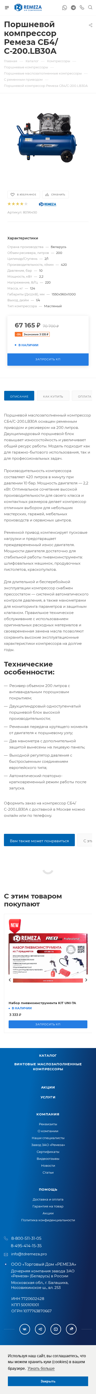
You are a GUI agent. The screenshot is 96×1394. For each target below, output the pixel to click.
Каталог (48, 1055)
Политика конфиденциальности (48, 1220)
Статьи (48, 1172)
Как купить (53, 396)
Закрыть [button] (48, 1381)
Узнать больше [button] (41, 1368)
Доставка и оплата (48, 1199)
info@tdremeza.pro (29, 1254)
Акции (48, 1087)
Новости (48, 1165)
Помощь (48, 1189)
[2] (13, 204)
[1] (9, 204)
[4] (21, 204)
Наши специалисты (48, 1138)
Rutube (71, 1329)
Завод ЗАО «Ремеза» (48, 1145)
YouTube (55, 1329)
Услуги (48, 1097)
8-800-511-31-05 (26, 1238)
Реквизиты (48, 1124)
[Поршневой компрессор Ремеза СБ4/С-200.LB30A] (48, 138)
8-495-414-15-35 (26, 1245)
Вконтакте (24, 1329)
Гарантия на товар (48, 1206)
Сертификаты (48, 1152)
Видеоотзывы (48, 1159)
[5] (26, 204)
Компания (47, 1114)
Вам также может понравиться (39, 841)
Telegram (40, 1329)
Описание (19, 396)
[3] (17, 204)
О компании (48, 1131)
